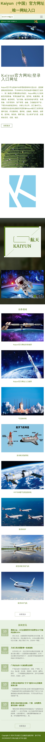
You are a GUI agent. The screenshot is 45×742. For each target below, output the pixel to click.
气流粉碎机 (22, 418)
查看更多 (22, 614)
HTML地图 (23, 738)
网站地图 (15, 738)
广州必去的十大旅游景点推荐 (22, 665)
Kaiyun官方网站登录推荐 (22, 345)
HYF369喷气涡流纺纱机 (23, 492)
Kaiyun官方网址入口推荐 (22, 381)
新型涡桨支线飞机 (22, 566)
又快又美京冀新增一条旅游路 (22, 648)
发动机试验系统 (22, 455)
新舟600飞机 (22, 603)
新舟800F (22, 529)
